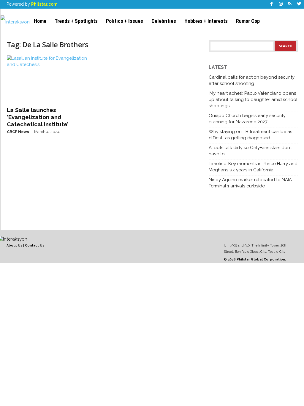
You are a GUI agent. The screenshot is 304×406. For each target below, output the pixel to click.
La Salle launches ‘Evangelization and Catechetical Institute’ (38, 117)
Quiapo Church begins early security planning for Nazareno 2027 (247, 118)
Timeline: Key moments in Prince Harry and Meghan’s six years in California (253, 167)
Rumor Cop (248, 21)
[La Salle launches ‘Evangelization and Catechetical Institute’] (51, 79)
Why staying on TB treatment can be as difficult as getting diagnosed (250, 134)
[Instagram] (280, 4)
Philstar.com (44, 4)
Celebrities (163, 21)
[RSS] (290, 4)
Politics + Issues (124, 21)
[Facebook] (271, 4)
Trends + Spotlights (76, 21)
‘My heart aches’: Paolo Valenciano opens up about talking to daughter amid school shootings (253, 99)
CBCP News (18, 131)
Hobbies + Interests (206, 21)
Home (40, 21)
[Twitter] (299, 4)
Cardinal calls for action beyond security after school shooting (251, 80)
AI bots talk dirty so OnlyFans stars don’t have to (250, 151)
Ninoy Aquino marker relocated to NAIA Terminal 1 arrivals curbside (250, 183)
